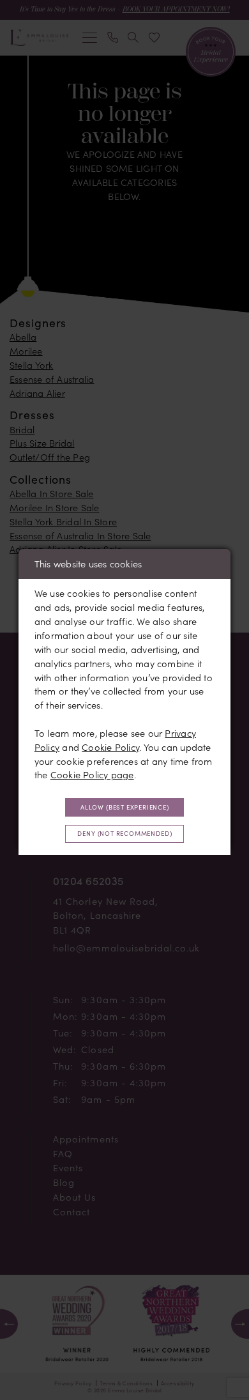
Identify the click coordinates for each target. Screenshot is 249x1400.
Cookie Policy (110, 747)
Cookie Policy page (92, 774)
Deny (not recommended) (124, 833)
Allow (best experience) (124, 807)
